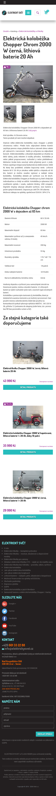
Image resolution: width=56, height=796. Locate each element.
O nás (6, 548)
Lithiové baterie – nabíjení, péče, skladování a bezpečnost (27, 575)
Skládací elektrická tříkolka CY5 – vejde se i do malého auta (28, 562)
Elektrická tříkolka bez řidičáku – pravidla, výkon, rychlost (27, 564)
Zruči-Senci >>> (10, 656)
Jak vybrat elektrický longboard (17, 573)
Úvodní (6, 31)
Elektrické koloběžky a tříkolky (31, 31)
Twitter (12, 611)
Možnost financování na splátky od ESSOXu (22, 578)
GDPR (6, 586)
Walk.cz (36, 786)
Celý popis (32, 130)
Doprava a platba (11, 584)
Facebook (13, 618)
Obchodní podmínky (12, 581)
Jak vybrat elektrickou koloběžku (17, 570)
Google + (12, 603)
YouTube (12, 625)
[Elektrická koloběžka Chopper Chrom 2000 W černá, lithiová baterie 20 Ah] (28, 84)
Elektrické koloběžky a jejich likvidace (19, 589)
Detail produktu (28, 387)
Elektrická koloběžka (12, 567)
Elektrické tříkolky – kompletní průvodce (20, 551)
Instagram (13, 633)
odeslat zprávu (45, 734)
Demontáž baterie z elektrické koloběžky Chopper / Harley (27, 592)
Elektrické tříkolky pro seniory (16, 559)
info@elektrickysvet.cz (19, 648)
